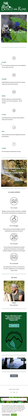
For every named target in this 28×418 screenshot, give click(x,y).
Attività (3, 96)
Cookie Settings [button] (6, 414)
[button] (14, 179)
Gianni (14, 302)
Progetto (4, 62)
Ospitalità (4, 79)
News (3, 131)
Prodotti (4, 114)
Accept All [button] (14, 414)
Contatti (4, 148)
